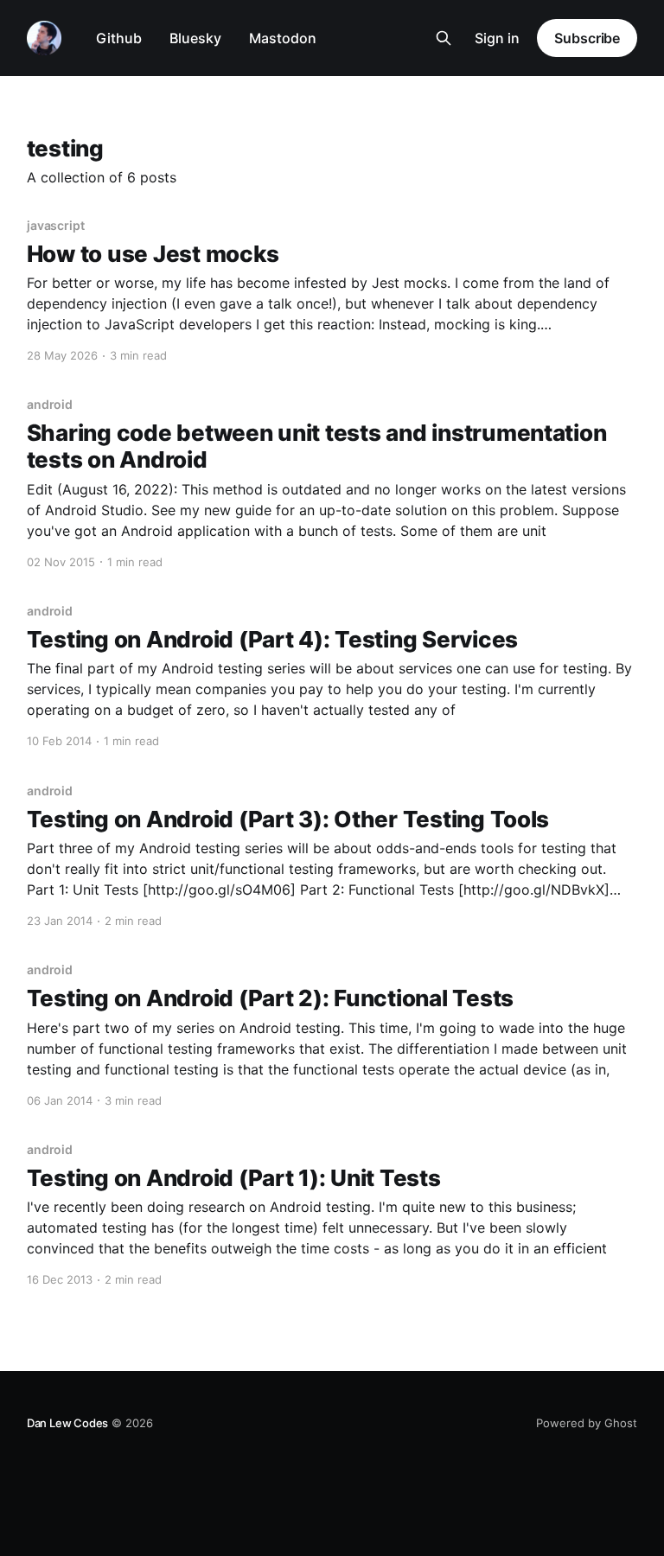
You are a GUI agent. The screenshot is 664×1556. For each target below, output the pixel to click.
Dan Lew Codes (67, 1423)
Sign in (497, 38)
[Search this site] (443, 38)
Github (119, 38)
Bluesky (195, 38)
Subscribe (587, 38)
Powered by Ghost (586, 1423)
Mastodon (282, 38)
